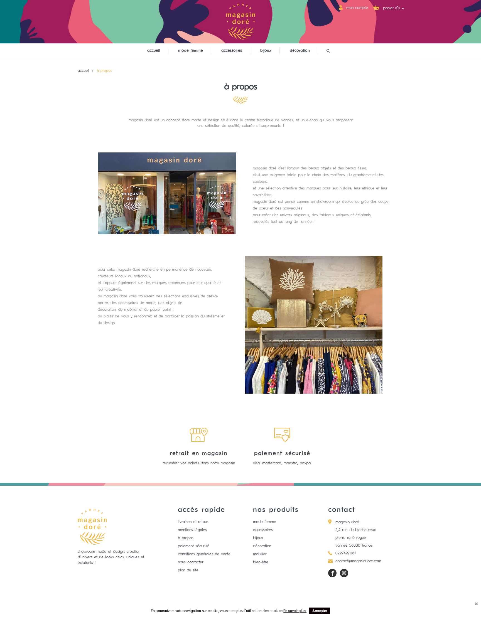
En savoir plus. (294, 611)
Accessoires (263, 530)
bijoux (265, 51)
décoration (300, 51)
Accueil (153, 51)
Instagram (344, 573)
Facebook (332, 573)
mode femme (190, 51)
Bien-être (260, 562)
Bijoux (258, 538)
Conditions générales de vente (204, 554)
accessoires (231, 51)
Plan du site (188, 570)
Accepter (319, 611)
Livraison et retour (193, 522)
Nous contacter (190, 562)
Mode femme (264, 522)
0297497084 (346, 553)
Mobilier (260, 554)
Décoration (262, 546)
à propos (185, 538)
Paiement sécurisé (193, 546)
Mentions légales (192, 530)
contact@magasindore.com (358, 561)
